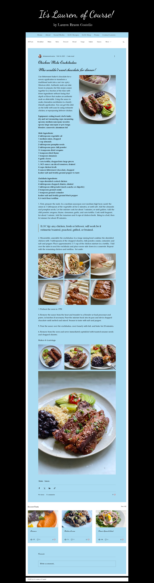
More (107, 42)
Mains (49, 42)
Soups (83, 42)
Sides (57, 42)
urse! (105, 14)
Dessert (65, 42)
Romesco (33, 531)
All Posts (30, 42)
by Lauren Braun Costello (72, 25)
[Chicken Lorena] (77, 518)
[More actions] (114, 56)
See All (123, 506)
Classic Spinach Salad (105, 531)
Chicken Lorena (69, 531)
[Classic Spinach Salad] (111, 518)
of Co (87, 14)
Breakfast (40, 42)
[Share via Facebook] (39, 488)
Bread (74, 42)
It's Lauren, (58, 14)
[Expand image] (50, 266)
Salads (91, 42)
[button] (48, 34)
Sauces (99, 42)
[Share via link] (55, 488)
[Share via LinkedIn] (49, 488)
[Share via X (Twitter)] (44, 488)
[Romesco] (43, 518)
